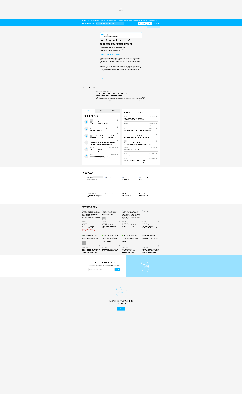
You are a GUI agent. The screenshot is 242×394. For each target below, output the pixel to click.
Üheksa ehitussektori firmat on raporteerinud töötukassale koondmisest (89, 226)
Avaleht (84, 27)
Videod (108, 27)
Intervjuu (124, 221)
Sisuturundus (120, 27)
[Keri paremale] (158, 187)
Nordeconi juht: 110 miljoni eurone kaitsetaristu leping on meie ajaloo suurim (129, 226)
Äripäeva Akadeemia (92, 193)
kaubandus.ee (120, 20)
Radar (138, 27)
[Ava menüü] (88, 20)
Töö (135, 27)
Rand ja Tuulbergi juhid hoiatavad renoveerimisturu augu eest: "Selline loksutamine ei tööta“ (91, 250)
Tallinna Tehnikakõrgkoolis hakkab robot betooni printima (139, 125)
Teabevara (113, 27)
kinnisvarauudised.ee (95, 20)
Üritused (104, 27)
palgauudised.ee (152, 20)
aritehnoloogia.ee (136, 20)
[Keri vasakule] (83, 187)
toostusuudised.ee (104, 20)
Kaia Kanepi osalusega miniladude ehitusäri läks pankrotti (139, 155)
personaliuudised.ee (128, 20)
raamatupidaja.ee (144, 20)
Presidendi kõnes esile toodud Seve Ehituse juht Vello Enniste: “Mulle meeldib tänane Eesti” (150, 226)
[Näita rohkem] (157, 20)
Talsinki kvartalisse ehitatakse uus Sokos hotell (138, 130)
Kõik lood (89, 27)
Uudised (92, 127)
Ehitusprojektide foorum (111, 193)
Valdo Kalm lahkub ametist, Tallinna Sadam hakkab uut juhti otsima (128, 250)
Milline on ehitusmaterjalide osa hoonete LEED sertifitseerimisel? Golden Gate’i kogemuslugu (150, 250)
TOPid (93, 27)
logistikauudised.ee (112, 20)
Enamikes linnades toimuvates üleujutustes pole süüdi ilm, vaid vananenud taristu (112, 94)
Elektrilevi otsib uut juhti (132, 149)
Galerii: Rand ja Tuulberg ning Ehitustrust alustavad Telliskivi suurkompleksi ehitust (110, 226)
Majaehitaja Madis (129, 27)
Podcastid (98, 27)
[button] (101, 269)
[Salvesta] (117, 120)
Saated (84, 245)
